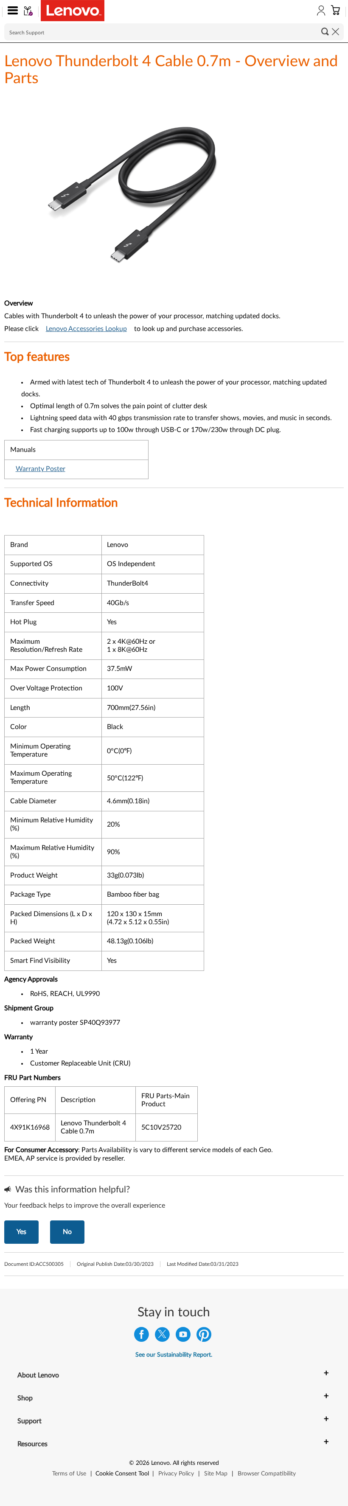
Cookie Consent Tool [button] (122, 1474)
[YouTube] (183, 1336)
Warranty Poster (40, 469)
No (67, 1231)
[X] (162, 1336)
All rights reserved (196, 1463)
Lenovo (160, 1463)
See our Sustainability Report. (173, 1355)
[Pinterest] (203, 1336)
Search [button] (325, 31)
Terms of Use (69, 1474)
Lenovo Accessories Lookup (86, 328)
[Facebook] (141, 1336)
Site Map (215, 1474)
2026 (142, 1463)
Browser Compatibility (267, 1474)
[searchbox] (174, 31)
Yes (21, 1231)
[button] (11, 12)
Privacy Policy (176, 1474)
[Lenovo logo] (72, 10)
